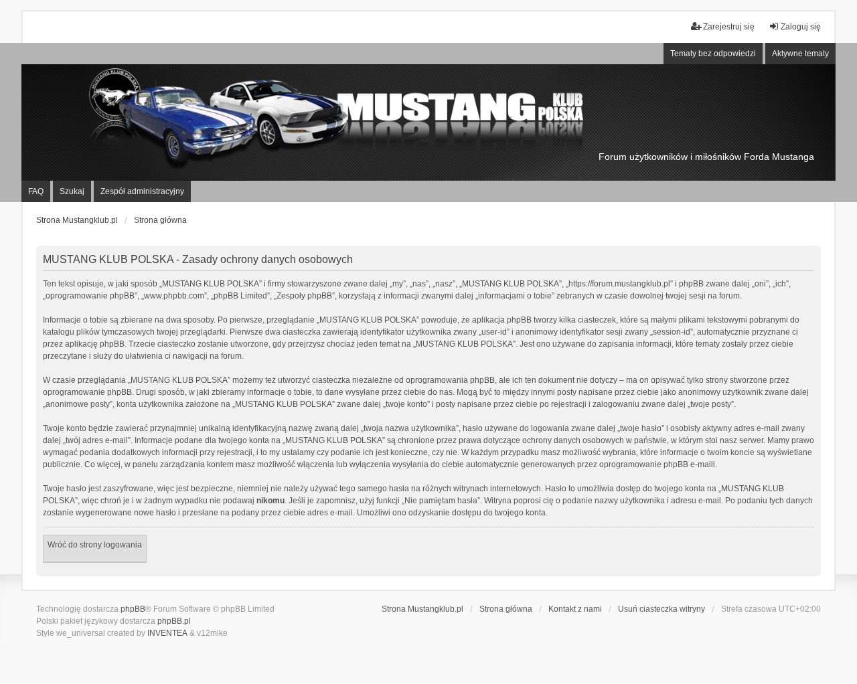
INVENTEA (167, 633)
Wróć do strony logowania (95, 544)
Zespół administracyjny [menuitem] (142, 191)
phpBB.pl (174, 621)
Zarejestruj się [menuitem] (729, 26)
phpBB (133, 609)
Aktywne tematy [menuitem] (800, 53)
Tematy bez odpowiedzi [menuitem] (713, 53)
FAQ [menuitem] (36, 191)
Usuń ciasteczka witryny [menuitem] (661, 609)
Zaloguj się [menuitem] (801, 26)
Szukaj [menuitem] (72, 191)
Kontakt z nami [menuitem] (575, 609)
